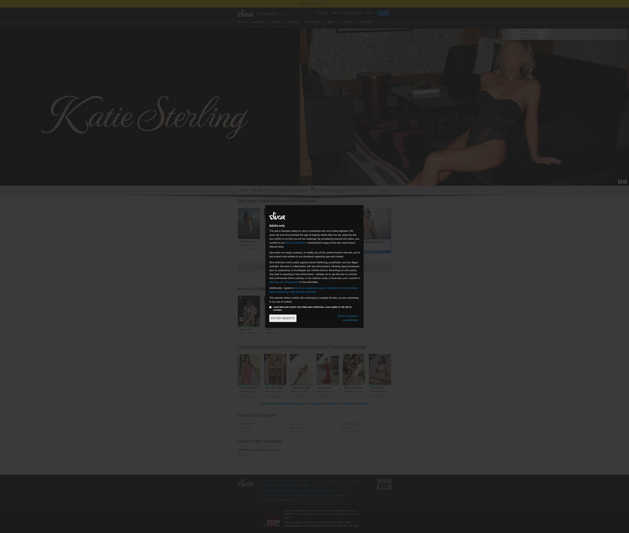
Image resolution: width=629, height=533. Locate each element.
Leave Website (350, 320)
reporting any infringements (284, 282)
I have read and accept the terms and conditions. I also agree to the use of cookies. (312, 308)
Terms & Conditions (295, 242)
